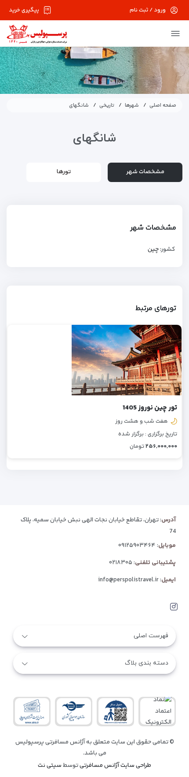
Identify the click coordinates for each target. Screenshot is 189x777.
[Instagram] (174, 607)
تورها (64, 172)
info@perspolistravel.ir (128, 580)
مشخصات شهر (145, 172)
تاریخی (106, 105)
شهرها (132, 105)
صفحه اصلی (162, 105)
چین (153, 249)
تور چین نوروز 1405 (150, 407)
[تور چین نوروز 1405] (127, 360)
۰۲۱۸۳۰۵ (120, 563)
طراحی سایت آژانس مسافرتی (115, 765)
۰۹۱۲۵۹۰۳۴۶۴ (137, 545)
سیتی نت (50, 765)
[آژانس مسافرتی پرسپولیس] (37, 33)
